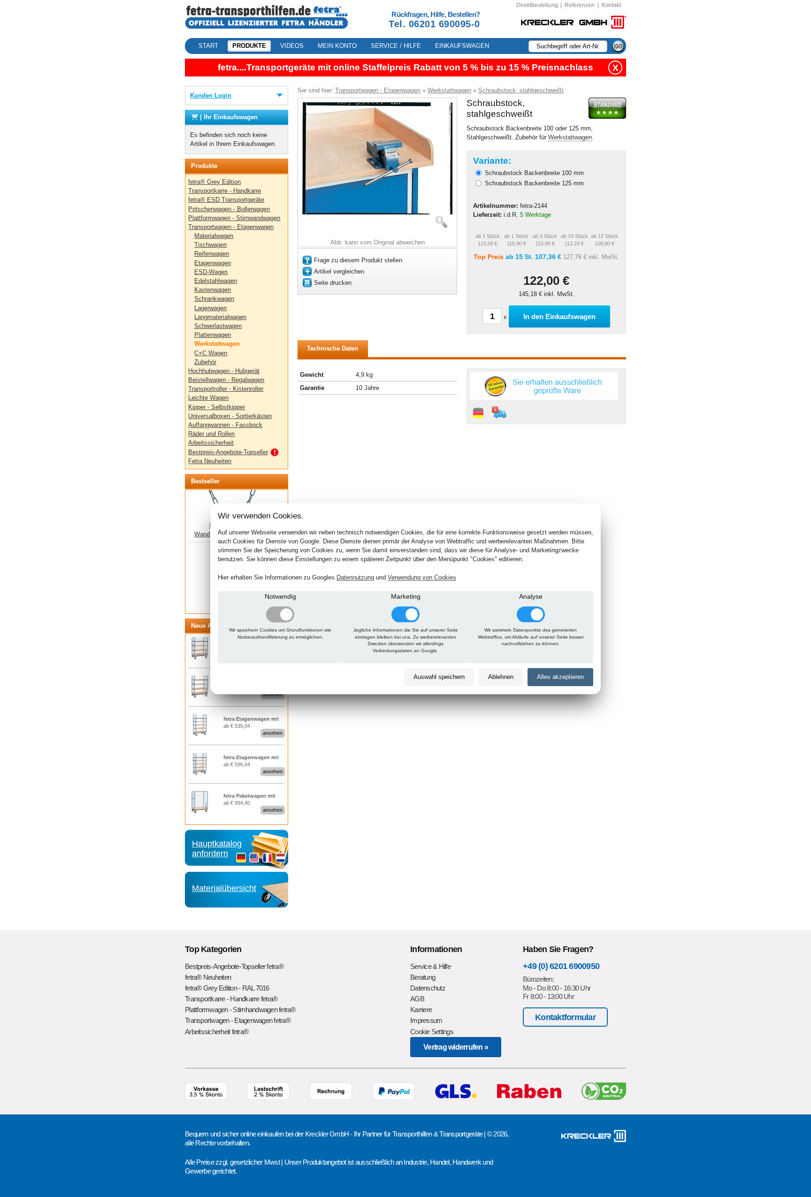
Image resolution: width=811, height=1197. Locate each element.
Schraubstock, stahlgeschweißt (521, 90)
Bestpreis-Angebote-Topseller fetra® (234, 966)
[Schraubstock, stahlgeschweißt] (377, 212)
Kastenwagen (212, 289)
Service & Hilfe (430, 966)
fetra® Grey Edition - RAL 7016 (227, 988)
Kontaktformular (565, 1017)
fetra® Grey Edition (214, 181)
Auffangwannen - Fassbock (225, 424)
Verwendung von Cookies (422, 577)
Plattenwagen (212, 334)
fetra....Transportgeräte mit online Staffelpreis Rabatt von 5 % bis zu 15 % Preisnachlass (405, 67)
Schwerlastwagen (218, 325)
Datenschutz (427, 988)
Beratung (422, 977)
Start (208, 45)
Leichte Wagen (208, 397)
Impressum (426, 1020)
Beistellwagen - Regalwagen (226, 379)
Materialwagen (213, 235)
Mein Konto (337, 45)
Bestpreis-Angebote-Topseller (228, 452)
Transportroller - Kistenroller (225, 388)
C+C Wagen (210, 353)
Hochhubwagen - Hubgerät (224, 370)
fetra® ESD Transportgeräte (226, 199)
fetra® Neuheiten (208, 977)
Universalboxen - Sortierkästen (230, 415)
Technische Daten (332, 348)
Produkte (249, 45)
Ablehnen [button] (500, 677)
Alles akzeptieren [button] (560, 677)
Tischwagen (210, 244)
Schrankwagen (214, 298)
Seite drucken (333, 282)
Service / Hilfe (396, 45)
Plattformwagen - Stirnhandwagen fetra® (240, 1010)
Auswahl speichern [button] (439, 677)
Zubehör (205, 362)
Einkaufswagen (462, 45)
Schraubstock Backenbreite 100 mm (534, 172)
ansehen (273, 694)
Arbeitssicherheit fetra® (216, 1032)
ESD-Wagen (211, 271)
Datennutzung (355, 577)
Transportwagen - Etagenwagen (231, 226)
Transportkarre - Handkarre (224, 190)
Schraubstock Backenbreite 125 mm (534, 183)
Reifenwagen (211, 253)
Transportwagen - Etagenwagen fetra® (238, 1020)
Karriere (421, 1010)
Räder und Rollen (211, 433)
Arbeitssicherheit (211, 442)
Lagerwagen (210, 308)
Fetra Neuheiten (209, 461)
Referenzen (580, 5)
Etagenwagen (212, 263)
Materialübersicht (224, 888)
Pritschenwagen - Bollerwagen (229, 209)
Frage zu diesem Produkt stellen (358, 260)
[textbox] (567, 46)
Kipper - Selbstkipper (216, 407)
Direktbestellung (537, 5)
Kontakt (611, 5)
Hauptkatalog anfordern (217, 848)
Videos (292, 45)
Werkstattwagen (217, 343)
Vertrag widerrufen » (455, 1047)
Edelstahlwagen (215, 280)
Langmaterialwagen (220, 316)
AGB (417, 999)
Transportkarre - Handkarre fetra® (231, 999)
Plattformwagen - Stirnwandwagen (234, 217)
